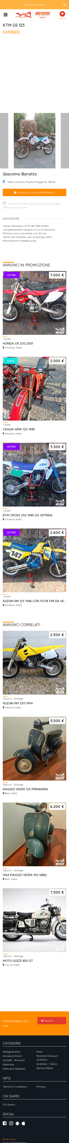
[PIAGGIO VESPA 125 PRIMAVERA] (34, 748)
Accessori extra (12, 1056)
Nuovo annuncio (47, 1021)
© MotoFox (9, 1139)
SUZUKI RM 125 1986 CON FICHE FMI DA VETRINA (34, 601)
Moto (39, 1051)
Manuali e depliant (14, 1068)
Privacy (40, 1086)
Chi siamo (9, 1104)
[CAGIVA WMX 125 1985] (34, 389)
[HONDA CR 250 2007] (34, 303)
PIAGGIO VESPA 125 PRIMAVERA (25, 789)
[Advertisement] (34, 75)
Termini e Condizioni (15, 1086)
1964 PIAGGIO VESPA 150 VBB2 (25, 875)
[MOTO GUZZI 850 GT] (34, 920)
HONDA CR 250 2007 (18, 343)
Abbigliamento (12, 1051)
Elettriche (8, 1064)
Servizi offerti (44, 1068)
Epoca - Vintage (13, 698)
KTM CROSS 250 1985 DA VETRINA (27, 515)
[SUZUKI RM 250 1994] (34, 663)
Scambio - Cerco (46, 1064)
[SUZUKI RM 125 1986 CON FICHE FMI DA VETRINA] (34, 560)
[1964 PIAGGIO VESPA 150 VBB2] (34, 834)
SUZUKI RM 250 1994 (18, 703)
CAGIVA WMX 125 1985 (19, 429)
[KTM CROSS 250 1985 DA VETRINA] (34, 475)
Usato (7, 338)
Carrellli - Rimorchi (14, 1060)
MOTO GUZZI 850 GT (18, 961)
